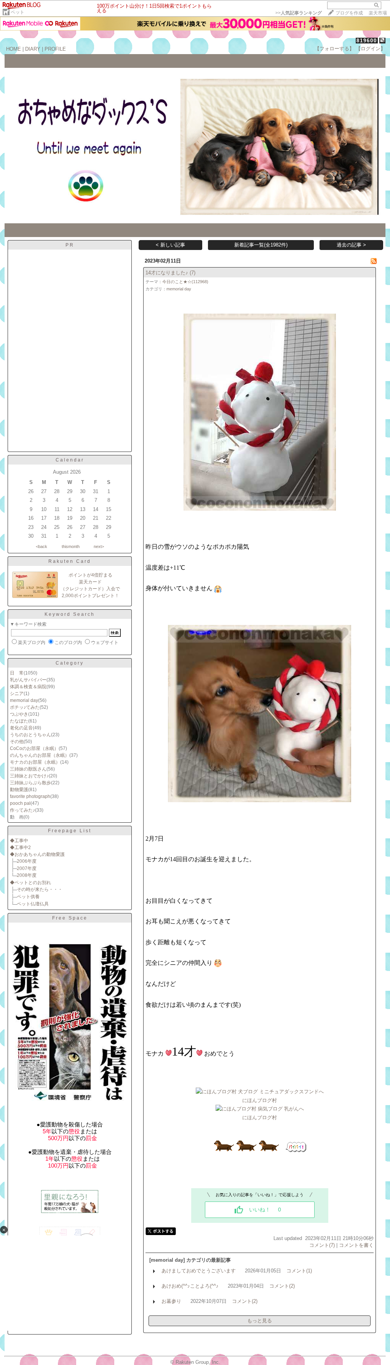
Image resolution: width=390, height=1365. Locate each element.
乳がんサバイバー (28, 679)
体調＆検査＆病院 (28, 686)
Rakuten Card (69, 561)
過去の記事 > (351, 245)
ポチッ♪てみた (25, 707)
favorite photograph (30, 796)
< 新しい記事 (170, 245)
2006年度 (27, 861)
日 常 (17, 673)
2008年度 (27, 875)
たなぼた (19, 721)
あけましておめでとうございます (198, 1271)
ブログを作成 (349, 13)
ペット (17, 12)
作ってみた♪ (22, 810)
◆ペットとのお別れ (30, 882)
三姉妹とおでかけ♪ (29, 776)
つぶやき (19, 714)
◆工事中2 (20, 847)
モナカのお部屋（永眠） (35, 762)
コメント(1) (299, 1271)
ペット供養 (28, 896)
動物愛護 (19, 789)
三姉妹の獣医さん (28, 769)
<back (41, 546)
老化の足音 (21, 728)
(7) (192, 273)
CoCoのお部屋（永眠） (34, 748)
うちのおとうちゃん (30, 734)
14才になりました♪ (166, 273)
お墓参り (171, 1301)
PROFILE (55, 49)
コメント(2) (282, 1286)
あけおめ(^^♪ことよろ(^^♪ (190, 1286)
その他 (17, 741)
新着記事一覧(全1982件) (261, 245)
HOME (13, 49)
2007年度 (27, 868)
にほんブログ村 (259, 1100)
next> (99, 546)
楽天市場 (378, 13)
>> (298, 13)
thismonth (71, 546)
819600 (366, 40)
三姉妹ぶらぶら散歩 (30, 782)
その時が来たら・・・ (39, 889)
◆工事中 (19, 840)
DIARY (32, 49)
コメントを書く (356, 1245)
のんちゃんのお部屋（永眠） (39, 755)
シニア (17, 693)
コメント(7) (322, 1245)
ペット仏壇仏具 (33, 904)
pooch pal (20, 803)
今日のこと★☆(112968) (185, 281)
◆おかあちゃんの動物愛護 (37, 854)
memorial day (24, 700)
